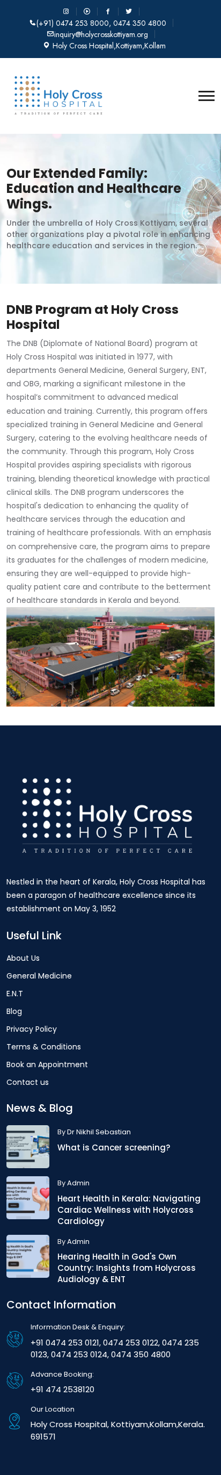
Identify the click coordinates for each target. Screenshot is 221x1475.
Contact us (27, 1082)
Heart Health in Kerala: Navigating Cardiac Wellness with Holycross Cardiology (129, 1210)
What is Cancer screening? (113, 1147)
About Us (23, 958)
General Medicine (39, 975)
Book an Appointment (47, 1064)
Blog (14, 1011)
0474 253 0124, (79, 1354)
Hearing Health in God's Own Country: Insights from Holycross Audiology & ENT (126, 1268)
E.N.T (14, 993)
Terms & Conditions (43, 1046)
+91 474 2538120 (62, 1389)
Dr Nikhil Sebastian (99, 1132)
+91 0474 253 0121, (66, 1342)
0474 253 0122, (130, 1342)
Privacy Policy (31, 1029)
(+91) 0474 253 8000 (72, 23)
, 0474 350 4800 (137, 23)
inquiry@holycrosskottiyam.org (101, 34)
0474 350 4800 (140, 1354)
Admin (78, 1183)
